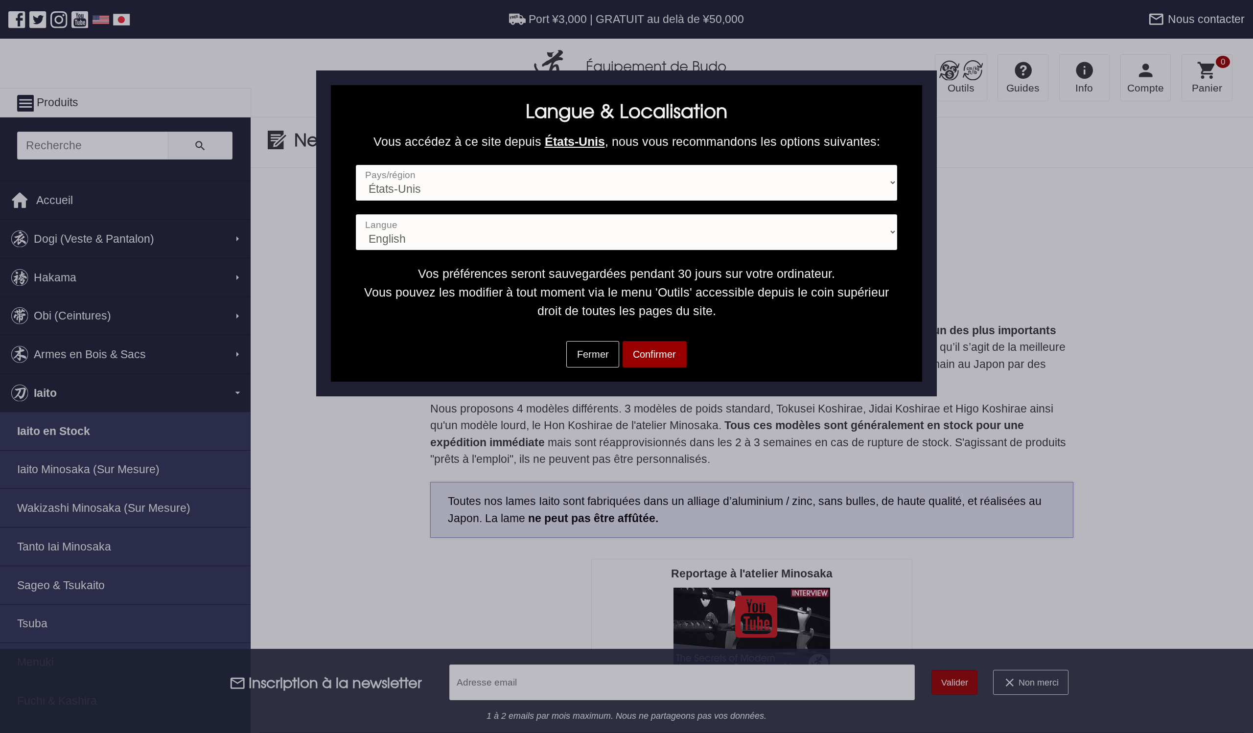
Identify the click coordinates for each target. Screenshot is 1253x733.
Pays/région (390, 175)
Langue (381, 225)
